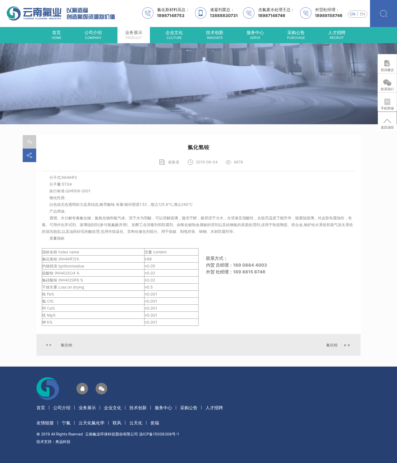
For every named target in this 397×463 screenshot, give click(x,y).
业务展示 (87, 407)
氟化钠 (66, 345)
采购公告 (188, 407)
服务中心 (163, 407)
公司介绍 (61, 407)
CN (352, 14)
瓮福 (154, 422)
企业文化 (112, 407)
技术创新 (138, 407)
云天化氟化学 (92, 422)
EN (362, 14)
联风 (117, 422)
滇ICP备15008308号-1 (159, 434)
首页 (40, 407)
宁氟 (66, 422)
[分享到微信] (101, 388)
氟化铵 (332, 345)
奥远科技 (62, 441)
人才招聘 (214, 407)
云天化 (135, 422)
